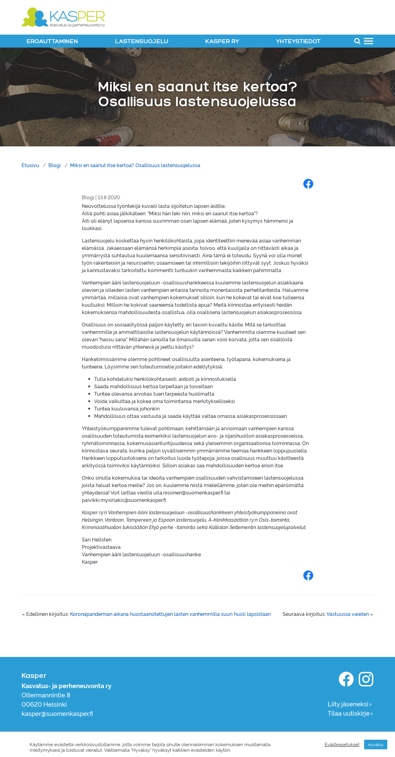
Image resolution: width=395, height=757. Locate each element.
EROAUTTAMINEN (52, 41)
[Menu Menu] (368, 41)
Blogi (54, 165)
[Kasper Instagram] (366, 679)
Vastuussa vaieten (347, 613)
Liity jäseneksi (348, 703)
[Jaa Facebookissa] (308, 183)
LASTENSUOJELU (141, 41)
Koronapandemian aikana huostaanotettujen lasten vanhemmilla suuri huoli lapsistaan (170, 613)
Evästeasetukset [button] (342, 744)
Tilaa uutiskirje (349, 713)
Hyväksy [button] (376, 744)
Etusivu (30, 165)
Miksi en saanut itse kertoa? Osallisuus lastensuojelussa (135, 165)
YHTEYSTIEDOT (298, 41)
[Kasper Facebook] (346, 679)
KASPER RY (222, 41)
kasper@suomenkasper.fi (57, 713)
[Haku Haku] (357, 41)
